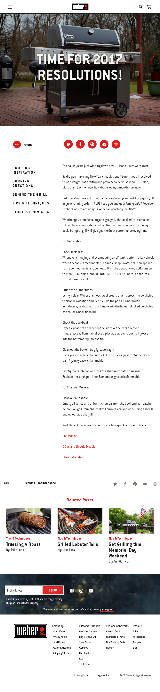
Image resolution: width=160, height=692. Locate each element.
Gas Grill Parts (113, 631)
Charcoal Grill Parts (115, 636)
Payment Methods (61, 647)
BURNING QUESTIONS (22, 183)
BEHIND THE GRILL (29, 194)
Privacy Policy (59, 636)
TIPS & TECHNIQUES (30, 203)
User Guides (85, 653)
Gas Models (69, 436)
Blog (135, 647)
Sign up (52, 590)
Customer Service (88, 631)
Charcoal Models (73, 457)
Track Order (84, 664)
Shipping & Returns (62, 653)
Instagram (81, 590)
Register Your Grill (87, 636)
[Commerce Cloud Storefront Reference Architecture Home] (80, 6)
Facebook (71, 590)
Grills (135, 631)
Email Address (14, 590)
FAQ (81, 658)
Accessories (139, 636)
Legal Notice (58, 642)
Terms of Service (24, 603)
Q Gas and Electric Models (78, 447)
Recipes (137, 642)
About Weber (58, 631)
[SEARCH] (142, 6)
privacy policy (107, 609)
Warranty (83, 647)
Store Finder (85, 642)
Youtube (91, 591)
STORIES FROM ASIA (30, 212)
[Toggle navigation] (9, 6)
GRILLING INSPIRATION (24, 170)
